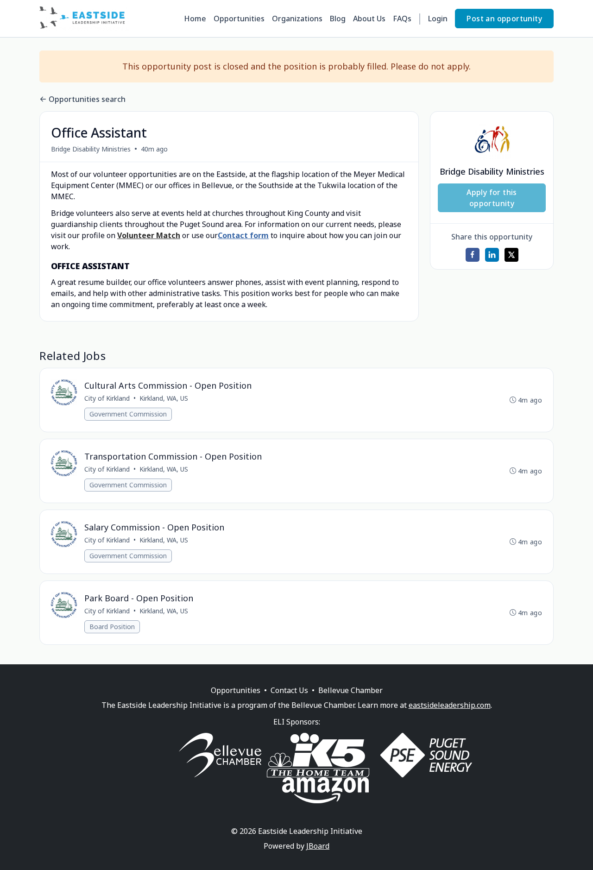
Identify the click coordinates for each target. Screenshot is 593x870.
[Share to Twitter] (511, 255)
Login (438, 18)
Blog (338, 18)
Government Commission (128, 414)
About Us (369, 18)
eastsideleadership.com (450, 705)
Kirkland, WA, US (163, 398)
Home (195, 18)
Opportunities (239, 18)
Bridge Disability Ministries (91, 149)
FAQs (402, 18)
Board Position (112, 626)
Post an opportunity (504, 18)
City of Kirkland (107, 398)
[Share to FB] (472, 255)
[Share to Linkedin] (492, 255)
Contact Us (289, 690)
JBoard (317, 846)
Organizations (297, 18)
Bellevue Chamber (350, 690)
